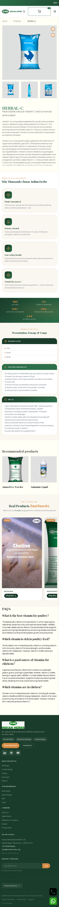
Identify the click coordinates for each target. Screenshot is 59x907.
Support (31, 900)
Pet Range (5, 766)
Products (17, 21)
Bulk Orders (6, 791)
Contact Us (27, 745)
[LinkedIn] (5, 753)
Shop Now (10, 596)
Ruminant (5, 777)
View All (4, 781)
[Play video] (22, 552)
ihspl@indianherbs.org (11, 849)
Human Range (7, 769)
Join (46, 866)
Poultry (4, 773)
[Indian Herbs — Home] (29, 725)
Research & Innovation (10, 820)
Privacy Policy (7, 828)
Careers (4, 824)
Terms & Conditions (8, 900)
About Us (5, 812)
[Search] (24, 11)
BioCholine (8, 591)
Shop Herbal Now (10, 745)
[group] (9, 91)
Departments (6, 816)
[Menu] (54, 11)
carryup (9, 903)
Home (4, 21)
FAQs (4, 802)
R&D (3, 798)
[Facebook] (11, 753)
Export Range (7, 795)
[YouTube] (18, 753)
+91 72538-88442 (8, 846)
